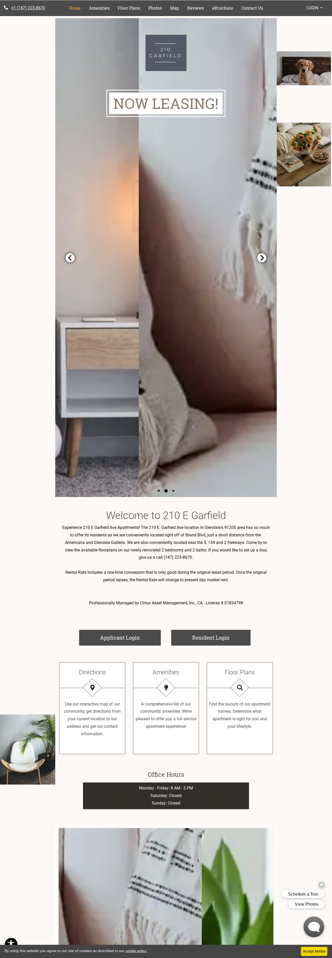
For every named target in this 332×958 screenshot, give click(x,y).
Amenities (99, 8)
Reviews (195, 8)
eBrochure (222, 8)
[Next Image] (262, 257)
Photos (155, 8)
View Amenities (166, 748)
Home (75, 8)
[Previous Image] (70, 257)
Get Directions (92, 748)
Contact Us (252, 8)
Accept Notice (314, 951)
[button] (314, 8)
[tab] (158, 491)
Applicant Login (130, 637)
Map (174, 8)
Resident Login (221, 637)
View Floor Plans (240, 748)
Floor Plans (129, 8)
